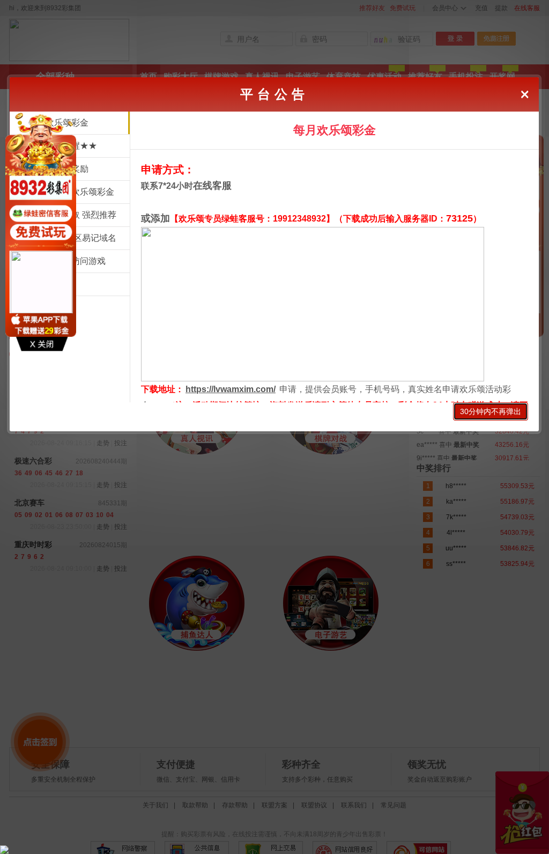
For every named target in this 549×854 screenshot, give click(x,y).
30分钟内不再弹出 (490, 411)
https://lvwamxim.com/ (231, 389)
